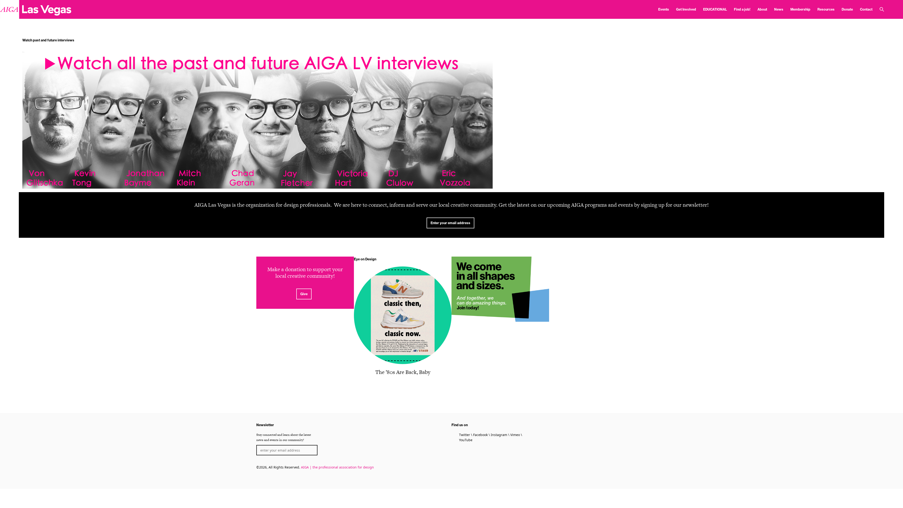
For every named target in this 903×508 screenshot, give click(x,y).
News (778, 9)
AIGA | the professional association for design (337, 467)
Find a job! (742, 9)
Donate (847, 9)
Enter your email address (450, 223)
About (762, 9)
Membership (800, 9)
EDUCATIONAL (715, 9)
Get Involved (686, 9)
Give (304, 294)
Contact (866, 9)
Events (663, 9)
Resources (826, 9)
